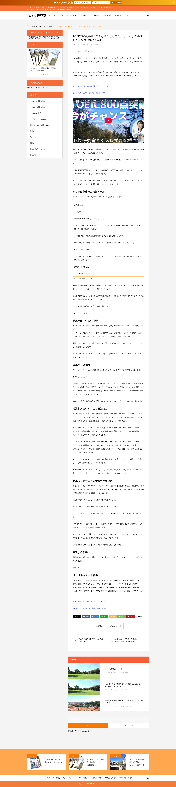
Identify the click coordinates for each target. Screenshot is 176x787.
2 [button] (44, 74)
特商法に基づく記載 (125, 778)
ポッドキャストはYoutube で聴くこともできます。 (91, 86)
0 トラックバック (129, 725)
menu (32, 756)
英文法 (32, 143)
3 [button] (45, 74)
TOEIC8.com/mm (131, 160)
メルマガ (47, 778)
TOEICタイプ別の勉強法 (37, 107)
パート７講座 (71, 15)
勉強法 (130, 706)
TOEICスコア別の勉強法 (79, 44)
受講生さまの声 (35, 137)
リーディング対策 (96, 778)
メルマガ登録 (117, 2)
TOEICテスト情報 (35, 113)
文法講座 (82, 15)
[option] (44, 61)
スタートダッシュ (68, 778)
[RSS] (148, 15)
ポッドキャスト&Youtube (94, 44)
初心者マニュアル (121, 15)
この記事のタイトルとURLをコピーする (108, 626)
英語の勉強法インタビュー (38, 149)
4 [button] (47, 74)
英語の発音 (33, 155)
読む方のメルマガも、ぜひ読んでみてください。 (91, 93)
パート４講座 (106, 15)
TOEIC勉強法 (94, 15)
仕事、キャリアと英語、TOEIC (40, 125)
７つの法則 (56, 778)
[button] (88, 2)
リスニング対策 (82, 778)
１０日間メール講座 (56, 15)
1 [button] (42, 74)
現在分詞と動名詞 (110, 778)
